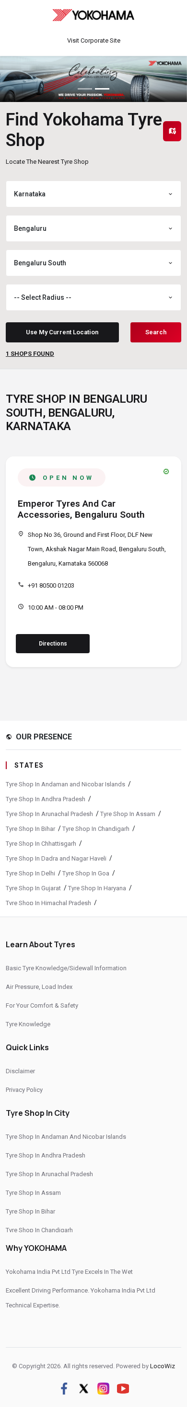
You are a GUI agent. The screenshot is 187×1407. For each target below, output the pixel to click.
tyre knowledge (28, 1024)
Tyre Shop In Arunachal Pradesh (49, 813)
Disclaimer (20, 1071)
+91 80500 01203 (51, 585)
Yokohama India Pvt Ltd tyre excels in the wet (69, 1271)
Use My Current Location (62, 332)
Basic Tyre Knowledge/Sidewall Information (66, 968)
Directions (53, 643)
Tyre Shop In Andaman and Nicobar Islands (65, 784)
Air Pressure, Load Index (39, 986)
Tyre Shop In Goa (85, 873)
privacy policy (24, 1089)
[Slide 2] (102, 88)
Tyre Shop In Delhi (30, 873)
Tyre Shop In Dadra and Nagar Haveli (56, 858)
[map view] (172, 131)
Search (155, 332)
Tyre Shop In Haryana (97, 888)
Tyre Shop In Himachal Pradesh (48, 903)
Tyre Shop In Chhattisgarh (41, 843)
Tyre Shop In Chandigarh (95, 828)
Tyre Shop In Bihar (30, 828)
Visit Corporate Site (93, 40)
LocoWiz (162, 1366)
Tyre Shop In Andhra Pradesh (45, 799)
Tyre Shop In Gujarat (33, 888)
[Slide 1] (85, 88)
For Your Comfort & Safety (42, 1005)
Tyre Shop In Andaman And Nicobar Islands (66, 1136)
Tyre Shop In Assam (127, 813)
